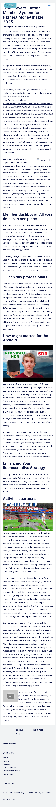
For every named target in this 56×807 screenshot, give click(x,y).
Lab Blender (8, 774)
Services (6, 761)
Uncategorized (9, 26)
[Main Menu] (49, 5)
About (8, 757)
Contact (6, 764)
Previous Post (17, 730)
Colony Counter (9, 767)
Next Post (39, 729)
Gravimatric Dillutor (11, 770)
